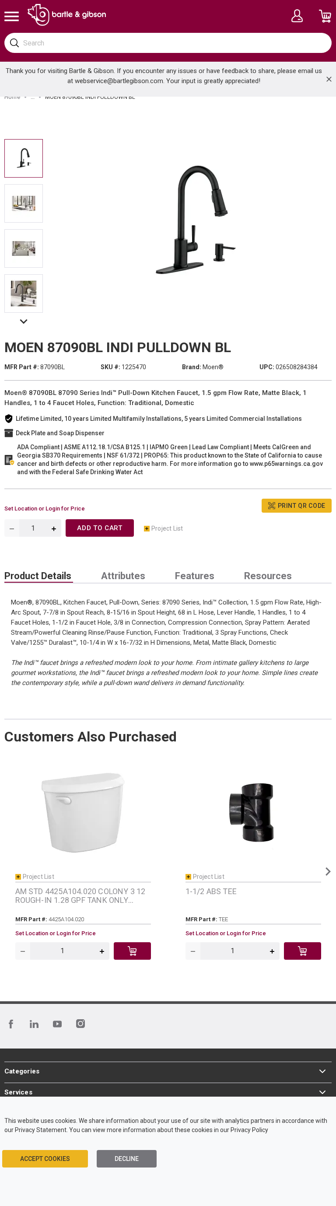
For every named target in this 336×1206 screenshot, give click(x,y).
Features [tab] (194, 576)
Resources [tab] (268, 576)
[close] (329, 79)
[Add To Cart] (132, 951)
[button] (24, 323)
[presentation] (38, 576)
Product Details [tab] (37, 576)
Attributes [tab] (123, 576)
